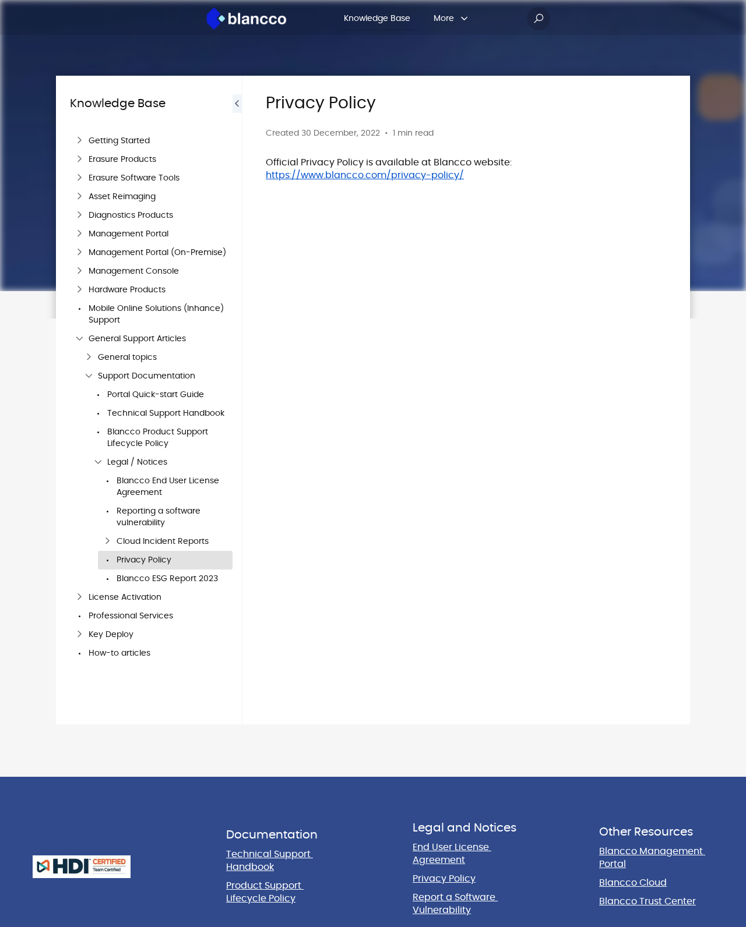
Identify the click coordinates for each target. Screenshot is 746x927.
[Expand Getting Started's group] (79, 141)
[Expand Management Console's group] (79, 271)
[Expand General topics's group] (88, 357)
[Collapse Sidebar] (237, 400)
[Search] (538, 18)
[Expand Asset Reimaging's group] (79, 196)
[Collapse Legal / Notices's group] (98, 462)
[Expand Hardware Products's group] (79, 290)
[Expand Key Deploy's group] (79, 634)
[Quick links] (246, 18)
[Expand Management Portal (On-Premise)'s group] (79, 252)
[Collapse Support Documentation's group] (88, 376)
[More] (464, 18)
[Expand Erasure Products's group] (79, 159)
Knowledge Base (377, 19)
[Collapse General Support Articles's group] (79, 339)
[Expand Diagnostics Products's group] (79, 215)
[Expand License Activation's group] (79, 597)
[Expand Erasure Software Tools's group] (79, 178)
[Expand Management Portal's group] (79, 234)
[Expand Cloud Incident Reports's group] (107, 541)
